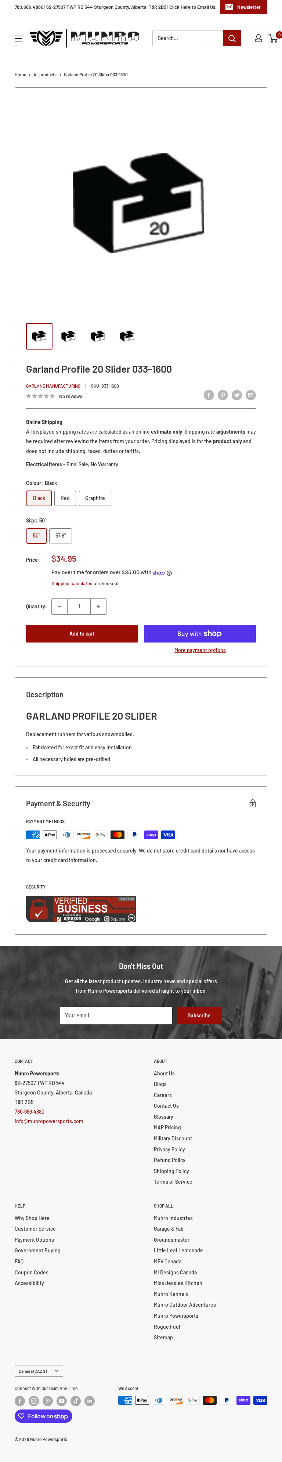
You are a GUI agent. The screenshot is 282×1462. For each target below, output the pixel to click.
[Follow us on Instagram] (34, 1401)
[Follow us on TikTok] (75, 1401)
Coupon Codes (31, 1272)
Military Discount (173, 1138)
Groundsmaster (171, 1240)
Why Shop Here (32, 1218)
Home (20, 74)
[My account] (258, 38)
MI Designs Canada (175, 1272)
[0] (273, 38)
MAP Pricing (167, 1127)
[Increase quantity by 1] (98, 606)
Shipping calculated (72, 583)
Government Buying (38, 1250)
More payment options (200, 650)
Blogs (160, 1084)
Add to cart (81, 633)
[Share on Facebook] (209, 395)
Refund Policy (169, 1160)
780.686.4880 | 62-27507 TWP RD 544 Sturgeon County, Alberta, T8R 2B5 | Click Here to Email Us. (116, 7)
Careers (163, 1095)
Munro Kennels (171, 1294)
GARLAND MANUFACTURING (53, 385)
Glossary (163, 1117)
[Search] (232, 38)
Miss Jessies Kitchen (178, 1283)
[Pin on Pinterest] (223, 395)
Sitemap (163, 1337)
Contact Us (166, 1106)
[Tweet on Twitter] (237, 395)
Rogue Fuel (167, 1327)
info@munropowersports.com (49, 1121)
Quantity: (36, 606)
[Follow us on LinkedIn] (89, 1401)
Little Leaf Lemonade (178, 1250)
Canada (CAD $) (33, 1371)
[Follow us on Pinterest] (48, 1401)
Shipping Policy (171, 1171)
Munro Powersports (176, 1316)
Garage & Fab (169, 1229)
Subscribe (199, 1015)
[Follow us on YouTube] (62, 1401)
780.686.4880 (29, 1111)
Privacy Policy (169, 1149)
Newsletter (249, 7)
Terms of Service (173, 1182)
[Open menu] (18, 38)
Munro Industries (173, 1218)
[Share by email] (251, 395)
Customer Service (35, 1229)
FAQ (19, 1261)
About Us (164, 1073)
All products (45, 74)
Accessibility (29, 1283)
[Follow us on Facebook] (20, 1401)
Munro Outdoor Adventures (185, 1305)
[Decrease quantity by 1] (59, 606)
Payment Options (34, 1240)
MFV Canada (167, 1261)
